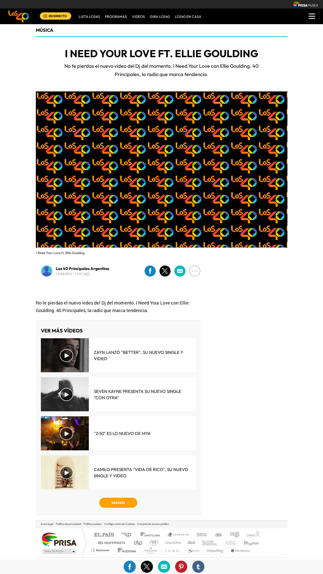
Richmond (101, 550)
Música (44, 30)
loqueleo (215, 550)
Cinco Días (172, 542)
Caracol (251, 535)
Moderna (125, 550)
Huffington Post (110, 542)
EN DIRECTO (58, 16)
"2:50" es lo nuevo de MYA (122, 433)
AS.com (216, 535)
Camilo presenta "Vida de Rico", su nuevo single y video (141, 472)
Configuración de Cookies (119, 524)
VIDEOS (138, 16)
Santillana (151, 535)
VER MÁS (118, 503)
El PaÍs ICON (172, 550)
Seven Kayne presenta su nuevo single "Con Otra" (137, 394)
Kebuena (246, 542)
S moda (193, 550)
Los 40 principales (128, 535)
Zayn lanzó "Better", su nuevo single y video (138, 355)
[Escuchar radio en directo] (45, 16)
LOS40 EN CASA (188, 16)
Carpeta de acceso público (153, 524)
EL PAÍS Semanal (210, 542)
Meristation (239, 550)
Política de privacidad (68, 524)
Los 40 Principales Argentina (82, 268)
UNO (138, 542)
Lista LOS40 (89, 16)
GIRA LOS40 (160, 16)
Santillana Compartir (178, 535)
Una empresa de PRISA (59, 539)
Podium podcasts (150, 550)
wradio (153, 542)
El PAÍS (104, 535)
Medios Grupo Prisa (59, 551)
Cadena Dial (191, 542)
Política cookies (92, 524)
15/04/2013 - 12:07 (73, 274)
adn (233, 535)
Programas (116, 16)
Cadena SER (200, 535)
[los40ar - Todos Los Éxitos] (19, 16)
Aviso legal (47, 524)
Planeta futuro (228, 542)
